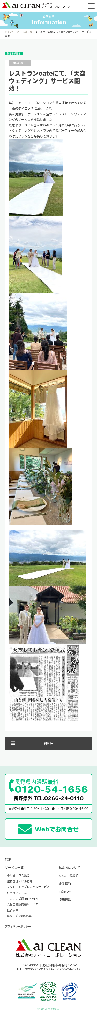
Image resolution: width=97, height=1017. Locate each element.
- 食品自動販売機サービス (21, 904)
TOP (8, 859)
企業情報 (65, 883)
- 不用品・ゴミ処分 (17, 875)
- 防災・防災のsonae (18, 916)
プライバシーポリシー (18, 926)
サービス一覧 (14, 867)
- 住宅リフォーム (16, 893)
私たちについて (69, 867)
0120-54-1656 (51, 786)
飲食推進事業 (14, 53)
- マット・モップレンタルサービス (27, 887)
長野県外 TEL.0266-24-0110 (49, 798)
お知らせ (27, 32)
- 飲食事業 (11, 910)
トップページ (12, 32)
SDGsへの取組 (69, 875)
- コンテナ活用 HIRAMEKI (21, 898)
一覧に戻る (48, 743)
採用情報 (65, 899)
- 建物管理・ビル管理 (19, 881)
